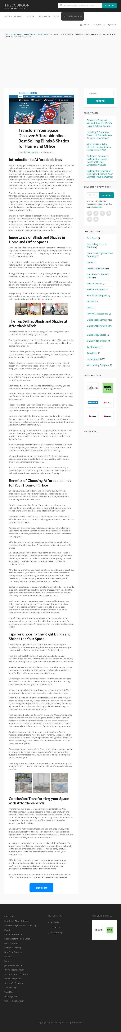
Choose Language (72, 16)
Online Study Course (96, 334)
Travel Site (92, 353)
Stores (30, 16)
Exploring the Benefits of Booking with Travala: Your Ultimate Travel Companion (100, 174)
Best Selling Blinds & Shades (16, 921)
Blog (56, 16)
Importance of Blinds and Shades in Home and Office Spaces (37, 239)
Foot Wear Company (97, 295)
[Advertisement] (60, 59)
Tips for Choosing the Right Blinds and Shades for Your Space (40, 636)
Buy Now (41, 887)
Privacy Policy (56, 932)
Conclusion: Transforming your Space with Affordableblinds (39, 800)
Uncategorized (94, 359)
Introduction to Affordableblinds (35, 159)
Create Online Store (96, 268)
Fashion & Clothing (96, 289)
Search (109, 5)
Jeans (89, 307)
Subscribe (107, 195)
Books (90, 262)
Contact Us (55, 927)
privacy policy (96, 207)
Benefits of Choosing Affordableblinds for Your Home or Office (40, 482)
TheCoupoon (17, 5)
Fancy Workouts (94, 283)
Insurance (91, 301)
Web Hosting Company (98, 365)
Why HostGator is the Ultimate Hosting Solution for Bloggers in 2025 (99, 147)
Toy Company (93, 347)
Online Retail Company (98, 319)
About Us (55, 922)
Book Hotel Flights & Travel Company (20, 925)
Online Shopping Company (99, 325)
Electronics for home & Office (17, 939)
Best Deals (92, 238)
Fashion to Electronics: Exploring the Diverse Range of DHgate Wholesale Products (97, 160)
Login (113, 24)
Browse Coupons (13, 16)
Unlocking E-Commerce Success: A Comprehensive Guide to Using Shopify (99, 135)
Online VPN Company (97, 340)
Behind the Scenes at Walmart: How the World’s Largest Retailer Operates (99, 123)
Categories (44, 16)
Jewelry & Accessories (97, 313)
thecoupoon (32, 152)
